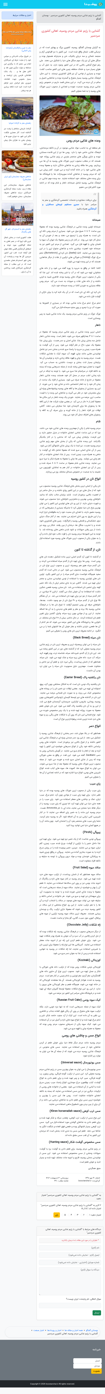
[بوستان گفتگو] (93, 4)
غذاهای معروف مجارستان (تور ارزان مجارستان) (17, 178)
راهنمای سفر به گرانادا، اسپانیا (20, 123)
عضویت (96, 1371)
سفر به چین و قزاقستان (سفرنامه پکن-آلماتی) (18, 49)
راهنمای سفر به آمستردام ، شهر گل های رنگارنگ (18, 230)
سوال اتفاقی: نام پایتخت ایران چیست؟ (83, 1299)
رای (56, 1215)
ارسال (96, 1312)
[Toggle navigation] (5, 4)
